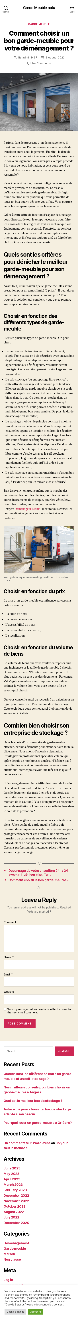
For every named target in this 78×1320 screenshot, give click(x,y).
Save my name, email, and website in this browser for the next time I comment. (39, 1011)
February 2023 (15, 1190)
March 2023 (13, 1185)
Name (9, 957)
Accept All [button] (35, 1311)
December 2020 (16, 1223)
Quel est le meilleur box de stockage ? (33, 1101)
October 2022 (14, 1206)
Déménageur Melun (27, 509)
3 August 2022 (55, 57)
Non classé (12, 1259)
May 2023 (11, 1174)
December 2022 (16, 1195)
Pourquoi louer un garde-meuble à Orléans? (38, 1123)
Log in (8, 1280)
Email (8, 974)
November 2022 (16, 1201)
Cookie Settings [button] (15, 1311)
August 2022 (14, 1212)
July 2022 (11, 1217)
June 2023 (12, 1168)
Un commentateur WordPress (27, 1143)
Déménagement (16, 1243)
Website (9, 991)
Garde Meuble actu (39, 8)
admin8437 (29, 57)
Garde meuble (39, 24)
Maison (9, 1254)
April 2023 (12, 1179)
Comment (10, 922)
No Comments (41, 63)
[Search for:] (27, 1051)
